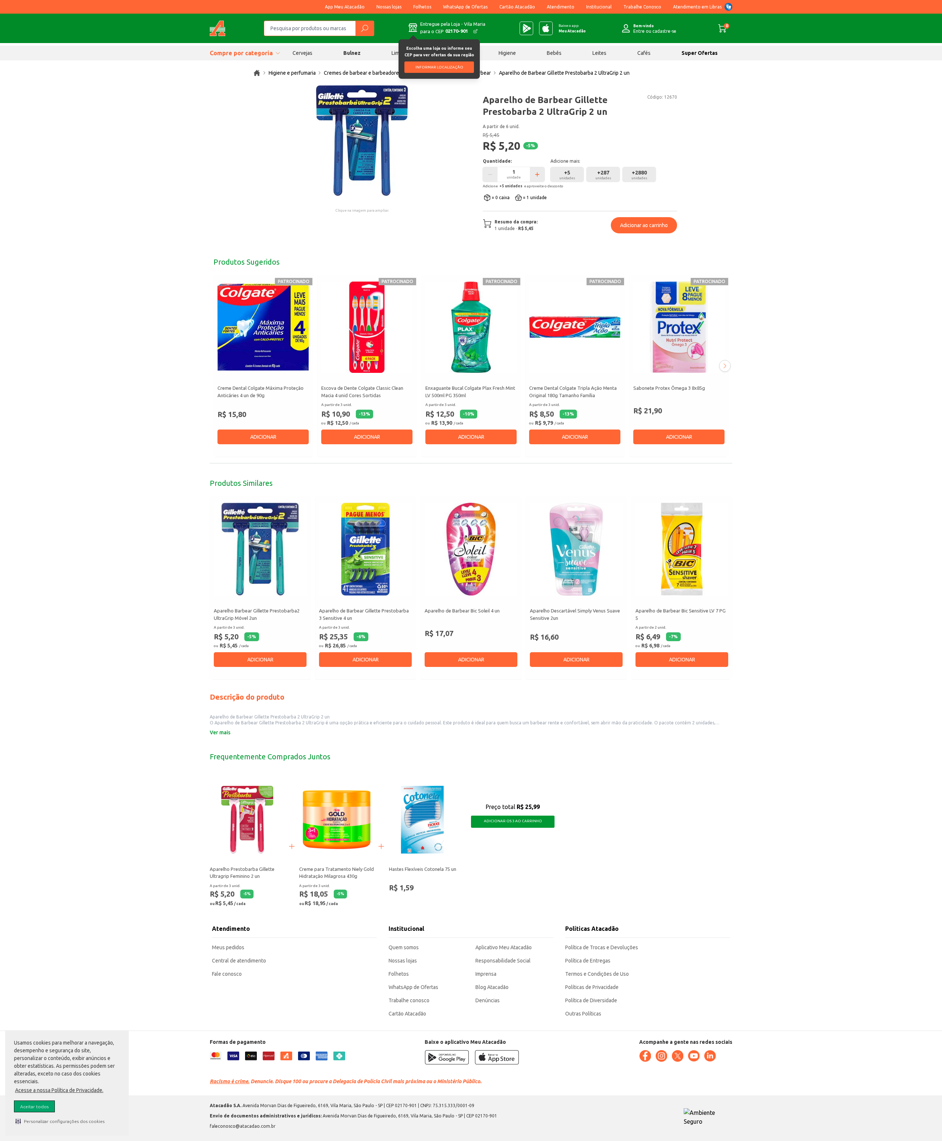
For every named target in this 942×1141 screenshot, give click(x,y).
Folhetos (422, 6)
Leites (599, 53)
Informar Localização (439, 67)
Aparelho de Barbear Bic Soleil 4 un (462, 611)
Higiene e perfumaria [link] (292, 73)
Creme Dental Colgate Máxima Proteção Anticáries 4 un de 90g (260, 391)
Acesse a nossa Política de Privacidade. (59, 1090)
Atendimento (560, 6)
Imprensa (485, 974)
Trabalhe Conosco (642, 6)
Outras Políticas (583, 1014)
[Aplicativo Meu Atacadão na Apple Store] (546, 28)
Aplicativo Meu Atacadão (503, 947)
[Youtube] (694, 1056)
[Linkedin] (710, 1056)
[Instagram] (661, 1056)
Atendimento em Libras (697, 6)
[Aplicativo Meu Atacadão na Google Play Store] (526, 28)
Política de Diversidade (591, 1000)
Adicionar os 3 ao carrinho (513, 821)
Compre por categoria (241, 53)
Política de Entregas (587, 961)
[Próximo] (725, 366)
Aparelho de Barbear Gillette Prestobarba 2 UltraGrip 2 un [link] (564, 73)
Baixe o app (572, 28)
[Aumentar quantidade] (537, 174)
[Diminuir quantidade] (490, 174)
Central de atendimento (239, 961)
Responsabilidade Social (503, 961)
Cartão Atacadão (517, 6)
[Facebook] (645, 1056)
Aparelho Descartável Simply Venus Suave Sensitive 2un (575, 614)
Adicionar (263, 437)
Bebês (554, 53)
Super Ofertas (699, 53)
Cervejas (302, 53)
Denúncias (487, 1000)
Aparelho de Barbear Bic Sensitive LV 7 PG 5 (680, 614)
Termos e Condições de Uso (597, 974)
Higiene (507, 53)
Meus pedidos (228, 947)
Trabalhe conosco (409, 1000)
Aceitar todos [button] (34, 1106)
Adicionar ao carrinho (644, 225)
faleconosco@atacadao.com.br (243, 1126)
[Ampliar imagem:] (362, 140)
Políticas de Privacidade (592, 987)
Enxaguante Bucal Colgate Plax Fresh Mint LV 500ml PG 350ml (470, 391)
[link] (257, 73)
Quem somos (404, 947)
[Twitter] (677, 1056)
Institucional (599, 6)
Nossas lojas (388, 6)
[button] (60, 1121)
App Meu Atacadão (345, 6)
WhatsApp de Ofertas (465, 6)
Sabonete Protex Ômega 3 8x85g (669, 388)
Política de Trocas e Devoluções (601, 947)
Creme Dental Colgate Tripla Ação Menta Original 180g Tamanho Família (573, 391)
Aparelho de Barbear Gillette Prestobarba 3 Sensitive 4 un (364, 614)
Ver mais (220, 732)
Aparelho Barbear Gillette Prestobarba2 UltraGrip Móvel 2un (257, 614)
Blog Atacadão (492, 987)
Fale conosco (227, 974)
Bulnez (352, 53)
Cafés (644, 53)
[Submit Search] (364, 28)
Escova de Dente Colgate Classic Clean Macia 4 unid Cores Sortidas (362, 391)
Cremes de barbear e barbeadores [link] (362, 73)
